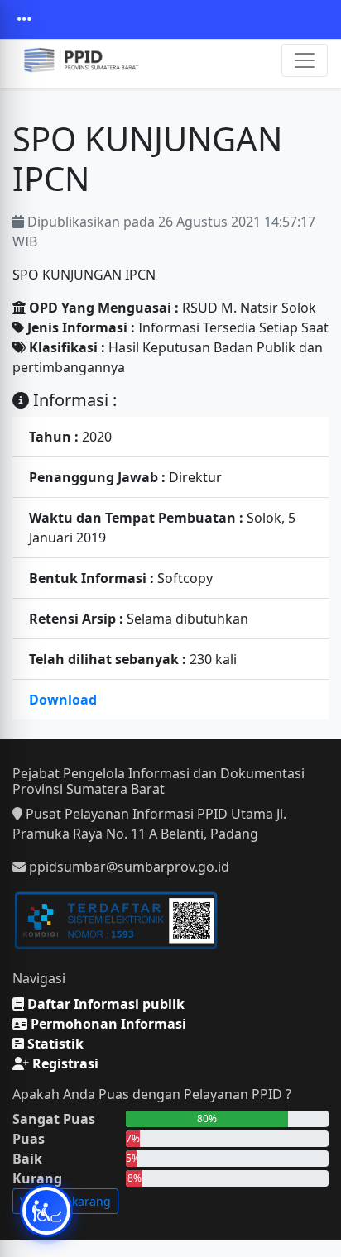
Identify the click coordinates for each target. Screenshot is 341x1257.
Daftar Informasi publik (104, 1004)
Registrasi (63, 1063)
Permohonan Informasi (106, 1024)
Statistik (54, 1044)
